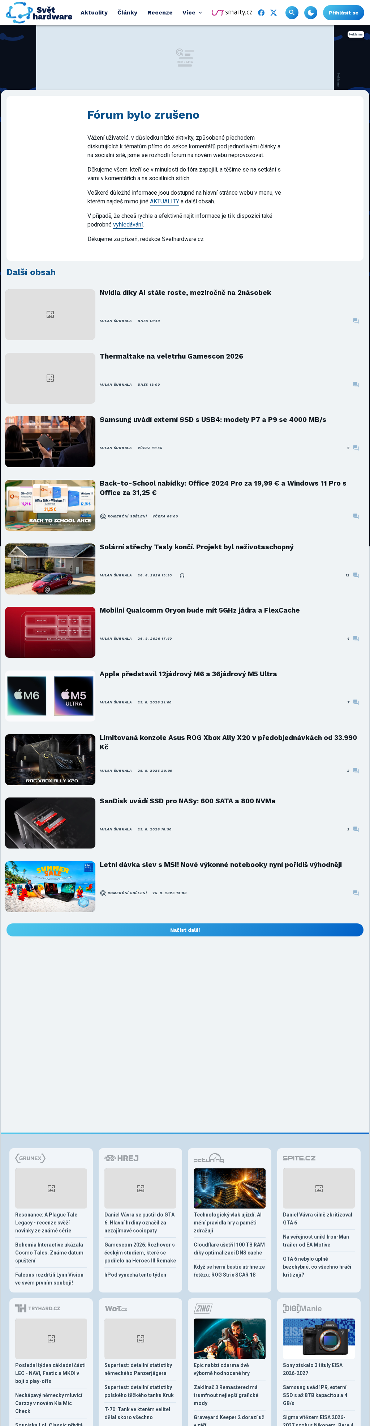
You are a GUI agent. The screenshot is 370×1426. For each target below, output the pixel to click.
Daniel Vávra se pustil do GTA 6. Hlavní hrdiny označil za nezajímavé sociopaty (139, 1223)
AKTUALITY (164, 201)
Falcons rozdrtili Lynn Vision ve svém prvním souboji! (49, 1279)
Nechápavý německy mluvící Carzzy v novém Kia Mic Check (48, 1403)
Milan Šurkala (116, 321)
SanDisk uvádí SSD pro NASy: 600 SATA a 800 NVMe (188, 801)
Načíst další (185, 930)
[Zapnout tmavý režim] (310, 12)
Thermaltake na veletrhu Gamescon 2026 (171, 356)
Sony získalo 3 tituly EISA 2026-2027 (313, 1369)
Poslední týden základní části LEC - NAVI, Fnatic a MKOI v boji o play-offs (50, 1373)
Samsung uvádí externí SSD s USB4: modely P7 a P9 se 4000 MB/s (213, 419)
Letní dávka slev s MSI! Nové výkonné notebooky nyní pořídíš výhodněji (221, 864)
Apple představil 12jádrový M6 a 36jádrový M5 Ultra (188, 674)
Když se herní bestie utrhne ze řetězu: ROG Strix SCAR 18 (229, 1271)
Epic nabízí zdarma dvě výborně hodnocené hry (222, 1369)
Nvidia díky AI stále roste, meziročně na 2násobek (185, 292)
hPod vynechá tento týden (135, 1275)
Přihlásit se (343, 13)
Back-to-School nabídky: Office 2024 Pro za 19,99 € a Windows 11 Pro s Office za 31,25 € (223, 488)
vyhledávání (128, 224)
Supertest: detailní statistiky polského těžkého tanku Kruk (139, 1391)
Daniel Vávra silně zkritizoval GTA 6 (317, 1219)
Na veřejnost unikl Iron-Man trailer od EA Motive (316, 1241)
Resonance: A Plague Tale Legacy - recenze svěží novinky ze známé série (46, 1223)
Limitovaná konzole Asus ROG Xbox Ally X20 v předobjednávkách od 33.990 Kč (228, 742)
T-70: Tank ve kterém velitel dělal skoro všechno (137, 1413)
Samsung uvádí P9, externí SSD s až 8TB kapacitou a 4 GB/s (315, 1395)
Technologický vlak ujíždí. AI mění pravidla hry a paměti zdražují (228, 1223)
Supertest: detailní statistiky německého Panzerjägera (138, 1369)
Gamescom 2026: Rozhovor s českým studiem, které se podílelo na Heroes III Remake (140, 1253)
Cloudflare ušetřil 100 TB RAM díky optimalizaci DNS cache (229, 1249)
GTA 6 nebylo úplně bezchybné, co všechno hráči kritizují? (317, 1267)
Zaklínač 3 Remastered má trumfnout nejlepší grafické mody (226, 1395)
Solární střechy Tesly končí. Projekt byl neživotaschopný (197, 547)
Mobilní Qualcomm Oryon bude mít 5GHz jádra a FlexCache (200, 610)
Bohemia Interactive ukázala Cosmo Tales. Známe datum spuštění (49, 1253)
